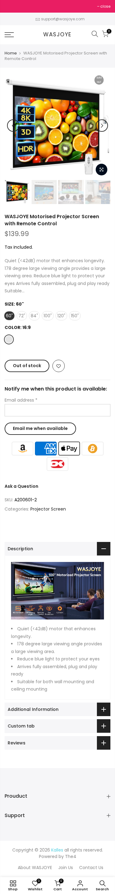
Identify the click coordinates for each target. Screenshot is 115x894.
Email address (21, 400)
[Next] (102, 125)
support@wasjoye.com (63, 19)
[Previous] (13, 125)
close (13, 6)
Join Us (65, 867)
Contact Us (91, 867)
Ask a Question (21, 486)
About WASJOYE (35, 867)
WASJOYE (57, 35)
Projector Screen (48, 509)
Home (11, 53)
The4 (70, 856)
